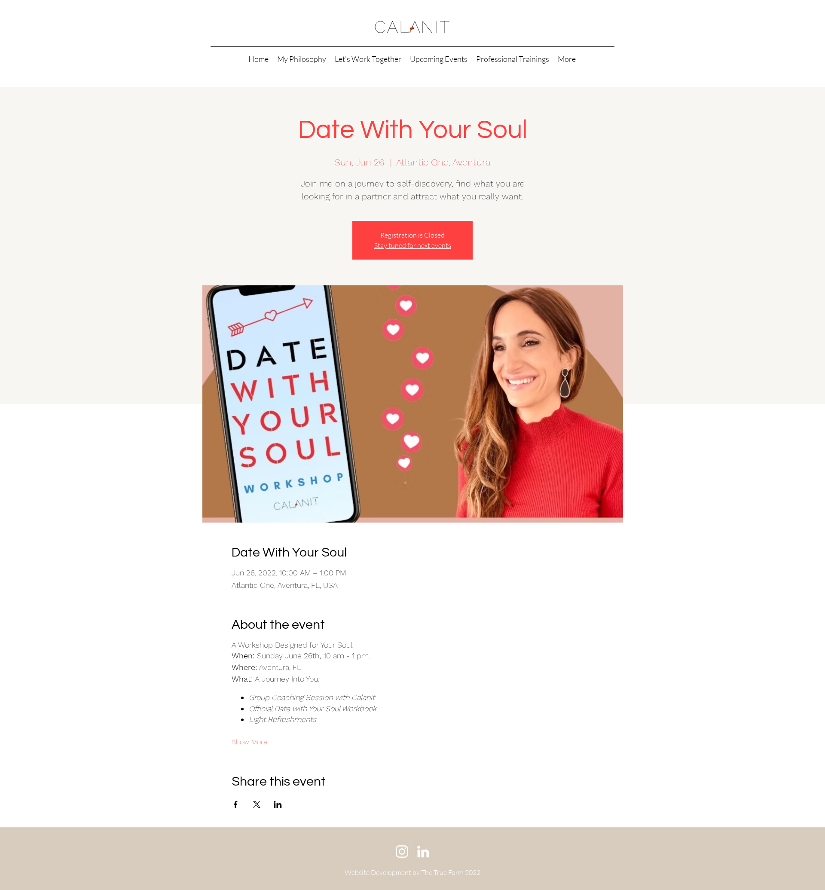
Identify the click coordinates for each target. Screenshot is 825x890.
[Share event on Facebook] (236, 804)
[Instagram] (402, 851)
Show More (249, 742)
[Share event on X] (257, 804)
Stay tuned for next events (412, 245)
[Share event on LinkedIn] (278, 804)
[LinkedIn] (423, 851)
